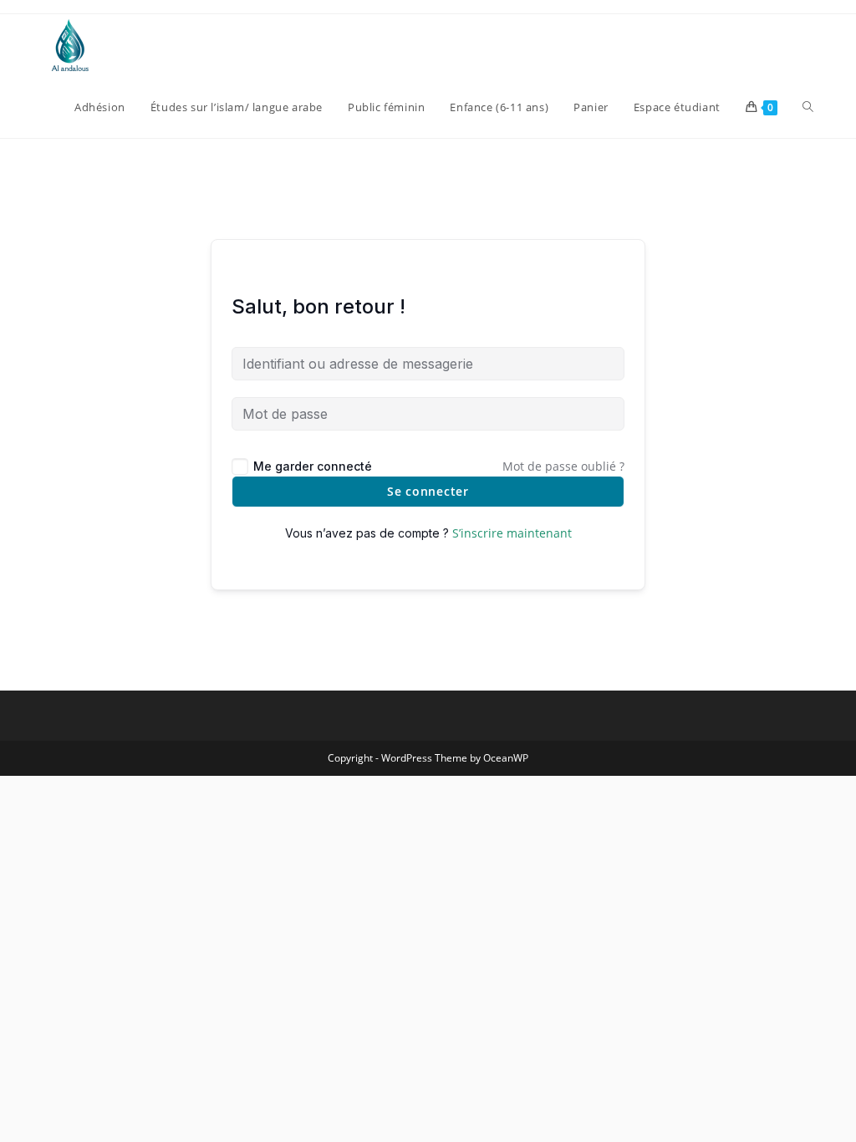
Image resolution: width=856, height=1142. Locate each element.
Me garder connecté (312, 466)
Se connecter (427, 491)
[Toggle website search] (808, 107)
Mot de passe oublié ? (563, 466)
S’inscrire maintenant (512, 533)
